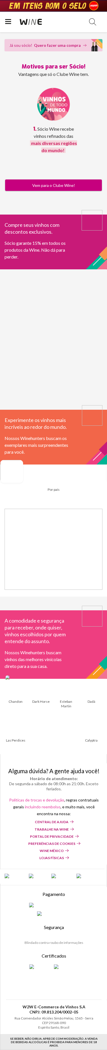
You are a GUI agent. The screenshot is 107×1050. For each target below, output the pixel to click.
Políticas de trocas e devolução (36, 799)
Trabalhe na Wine (52, 829)
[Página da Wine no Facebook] (14, 876)
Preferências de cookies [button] (51, 843)
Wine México (52, 851)
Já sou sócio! (45, 45)
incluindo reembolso (42, 806)
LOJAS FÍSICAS (51, 858)
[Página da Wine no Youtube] (85, 876)
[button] (92, 21)
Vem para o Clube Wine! (53, 185)
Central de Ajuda (51, 822)
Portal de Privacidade (52, 836)
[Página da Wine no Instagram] (61, 876)
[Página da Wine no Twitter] (37, 876)
